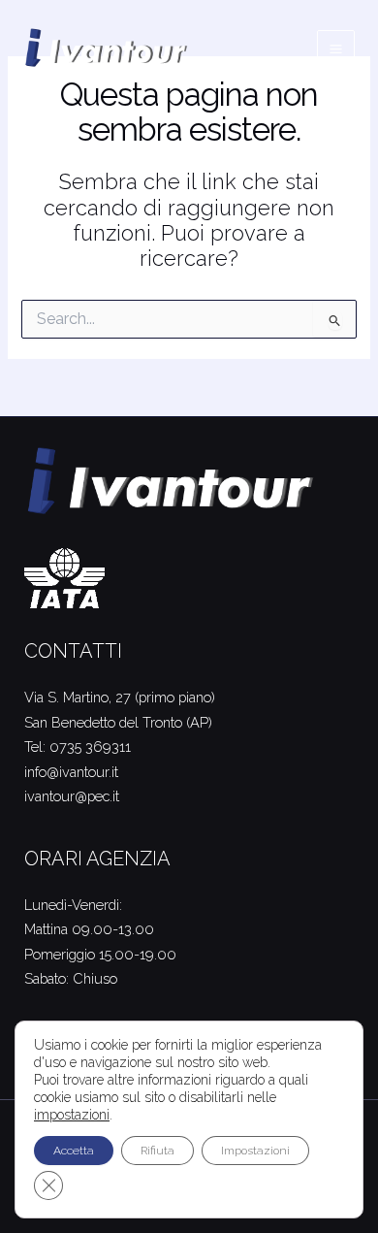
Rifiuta (157, 1150)
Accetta (73, 1150)
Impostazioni (255, 1150)
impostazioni (72, 1114)
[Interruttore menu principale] (336, 49)
